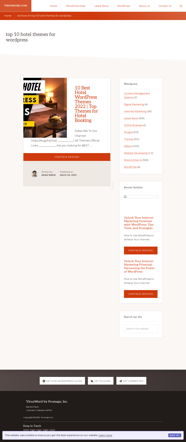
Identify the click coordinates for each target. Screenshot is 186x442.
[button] (181, 6)
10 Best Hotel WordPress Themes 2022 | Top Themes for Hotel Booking (86, 104)
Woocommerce (133, 160)
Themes (128, 139)
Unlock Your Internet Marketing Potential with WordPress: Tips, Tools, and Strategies (139, 223)
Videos (128, 146)
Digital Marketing (134, 104)
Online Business (133, 125)
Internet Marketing (135, 111)
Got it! (174, 435)
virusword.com (15, 5)
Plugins (128, 132)
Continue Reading (74, 158)
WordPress (130, 167)
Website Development (137, 153)
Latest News (131, 118)
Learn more (105, 435)
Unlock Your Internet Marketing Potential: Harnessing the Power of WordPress (139, 266)
